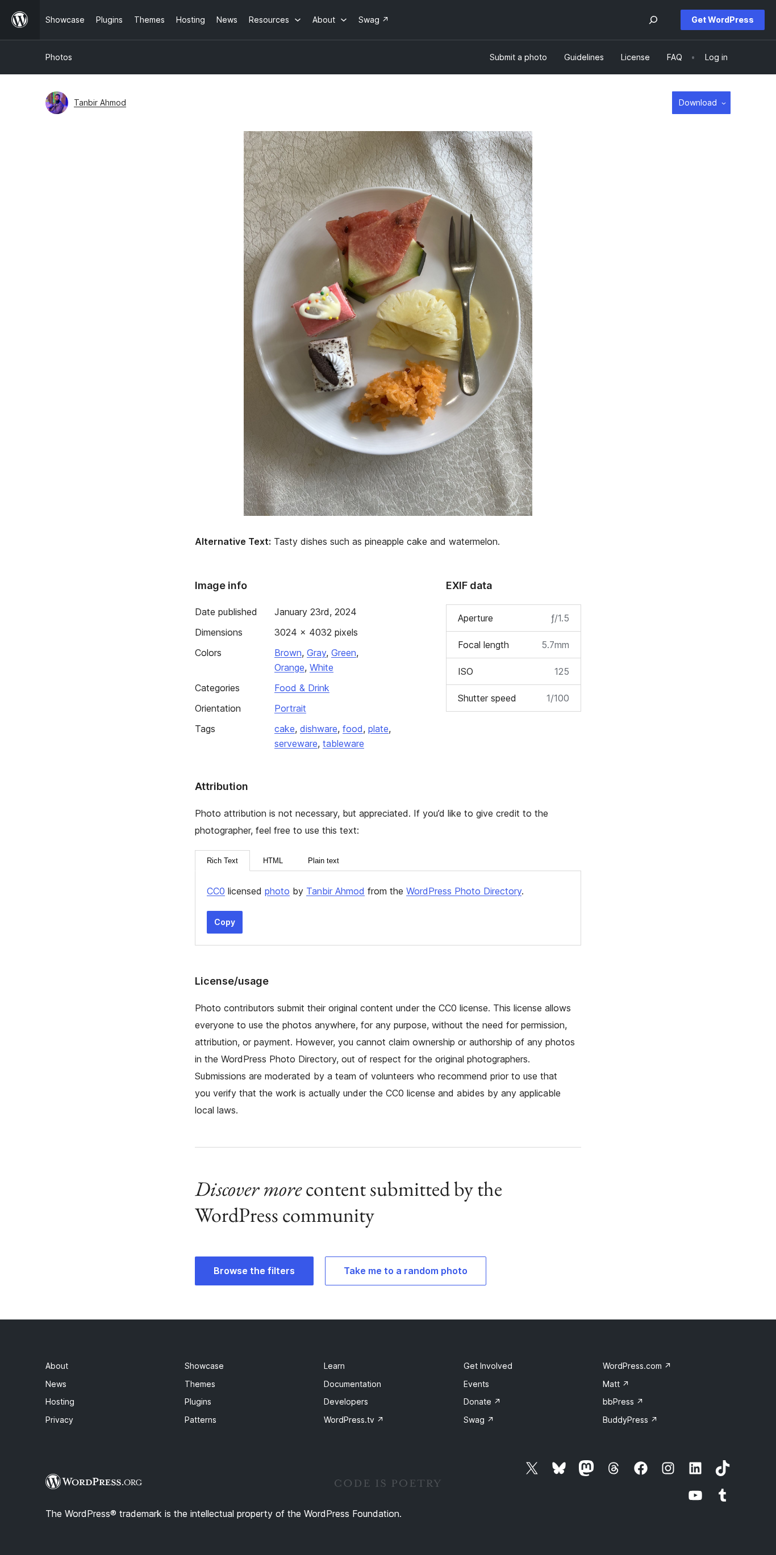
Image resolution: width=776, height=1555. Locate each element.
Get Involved (488, 1366)
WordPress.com (637, 1366)
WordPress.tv (354, 1419)
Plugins (198, 1401)
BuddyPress (630, 1419)
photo (277, 891)
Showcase (204, 1366)
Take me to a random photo (406, 1270)
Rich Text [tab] (222, 860)
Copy (224, 922)
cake (284, 728)
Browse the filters (254, 1270)
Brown (288, 652)
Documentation (352, 1384)
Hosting (59, 1401)
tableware (343, 743)
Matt (616, 1384)
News (55, 1384)
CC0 (216, 891)
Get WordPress (722, 19)
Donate (482, 1401)
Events (476, 1384)
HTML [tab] (273, 860)
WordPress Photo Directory (463, 891)
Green (343, 652)
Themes (200, 1384)
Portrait (290, 708)
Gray (316, 652)
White (321, 667)
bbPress (623, 1401)
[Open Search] (653, 20)
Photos (58, 57)
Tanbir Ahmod (100, 102)
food (353, 728)
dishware (318, 728)
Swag (479, 1419)
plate (378, 728)
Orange (289, 667)
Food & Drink (301, 688)
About (56, 1366)
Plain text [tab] (323, 860)
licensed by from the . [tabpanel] (365, 891)
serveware (296, 743)
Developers (346, 1401)
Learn (334, 1366)
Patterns (200, 1419)
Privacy (59, 1419)
